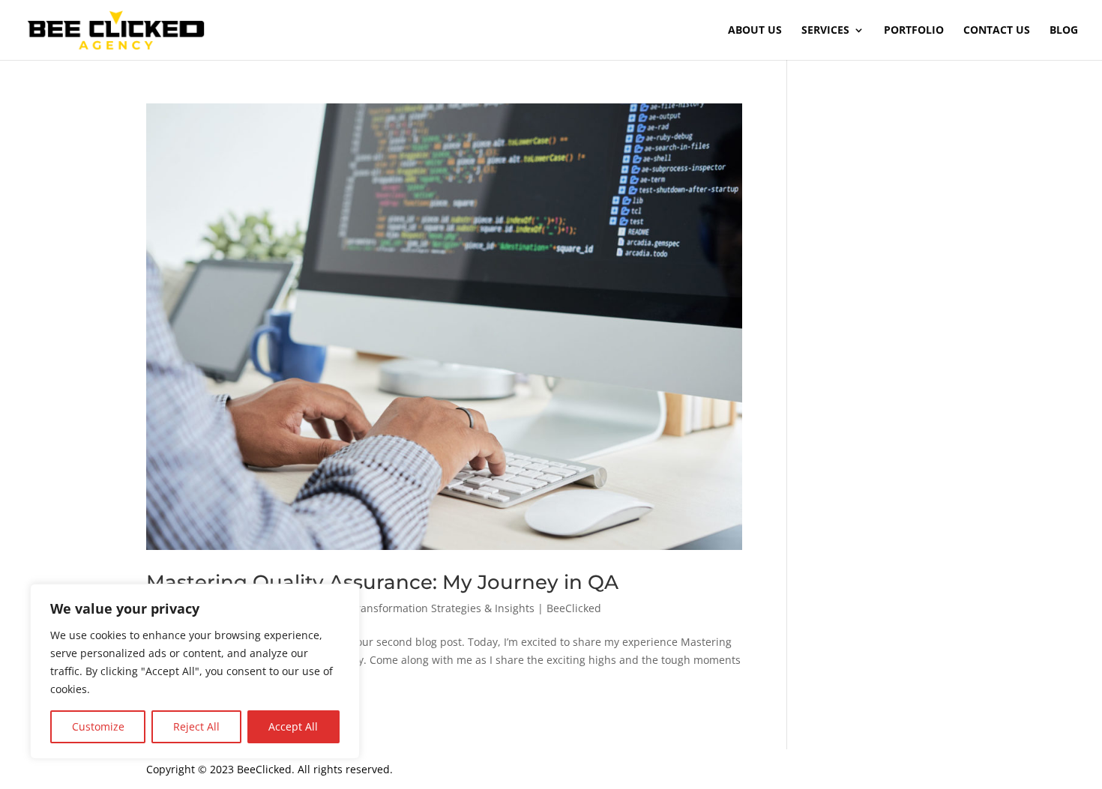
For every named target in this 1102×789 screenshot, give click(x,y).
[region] (195, 671)
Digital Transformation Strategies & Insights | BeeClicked (458, 608)
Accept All (293, 726)
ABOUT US (755, 31)
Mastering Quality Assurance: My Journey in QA (382, 582)
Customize (98, 726)
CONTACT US (996, 31)
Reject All (196, 726)
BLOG (1064, 31)
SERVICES (825, 31)
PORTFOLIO (914, 31)
